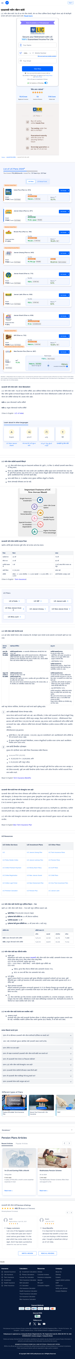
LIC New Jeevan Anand (13, 609)
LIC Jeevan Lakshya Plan (35, 860)
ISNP (57, 1283)
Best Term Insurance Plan (22, 825)
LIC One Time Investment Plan (58, 883)
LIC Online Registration (10, 875)
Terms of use (38, 77)
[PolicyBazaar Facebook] (30, 1324)
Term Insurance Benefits (22, 778)
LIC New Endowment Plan (35, 883)
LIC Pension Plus (32, 890)
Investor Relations (61, 1291)
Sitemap (58, 1274)
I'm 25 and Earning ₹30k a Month (16, 1170)
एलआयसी (33, 958)
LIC (4, 852)
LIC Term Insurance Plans (57, 852)
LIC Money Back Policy (34, 867)
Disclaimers (6, 1130)
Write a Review (27, 1253)
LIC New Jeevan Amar (60, 609)
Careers (58, 1277)
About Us (58, 1272)
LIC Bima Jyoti (13, 617)
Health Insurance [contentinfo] (9, 1283)
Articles (40, 1272)
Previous (65, 1143)
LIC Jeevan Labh (60, 601)
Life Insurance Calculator (27, 1288)
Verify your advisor (61, 1288)
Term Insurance (20, 579)
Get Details (63, 190)
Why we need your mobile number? (47, 56)
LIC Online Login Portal (10, 883)
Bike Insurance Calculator (28, 1299)
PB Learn (40, 1283)
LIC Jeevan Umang (37, 609)
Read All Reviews (47, 1253)
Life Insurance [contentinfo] (8, 1274)
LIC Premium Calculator (10, 890)
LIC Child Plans (53, 875)
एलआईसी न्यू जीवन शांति (63, 443)
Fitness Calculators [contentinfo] (28, 1274)
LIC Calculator (24, 1285)
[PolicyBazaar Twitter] (35, 1324)
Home (3, 157)
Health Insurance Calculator (28, 1291)
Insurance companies (44, 1277)
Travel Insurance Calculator (28, 1294)
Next (69, 1143)
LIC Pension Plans (54, 860)
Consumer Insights (43, 1285)
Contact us (59, 1285)
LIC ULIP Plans (53, 867)
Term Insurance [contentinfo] (9, 1277)
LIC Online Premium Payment (12, 867)
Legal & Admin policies (63, 1280)
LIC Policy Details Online (10, 860)
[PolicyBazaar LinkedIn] (39, 1324)
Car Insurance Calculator (27, 1296)
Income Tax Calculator (27, 1277)
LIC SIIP (36, 601)
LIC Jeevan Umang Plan (34, 852)
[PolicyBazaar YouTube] (44, 1324)
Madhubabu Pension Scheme (51, 1170)
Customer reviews (43, 1274)
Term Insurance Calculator (28, 1280)
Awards (40, 1280)
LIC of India (19, 413)
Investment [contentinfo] (7, 1280)
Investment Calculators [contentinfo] (29, 1272)
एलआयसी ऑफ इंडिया (11, 157)
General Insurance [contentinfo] (10, 1272)
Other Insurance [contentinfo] (9, 1285)
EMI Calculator (24, 1283)
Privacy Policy (48, 75)
